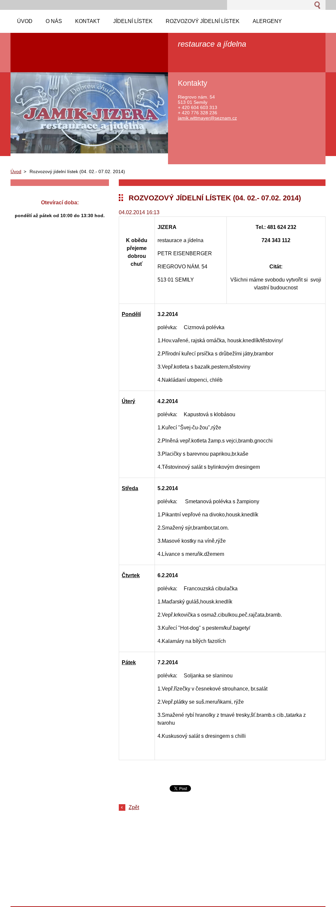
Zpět (134, 807)
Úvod (15, 171)
